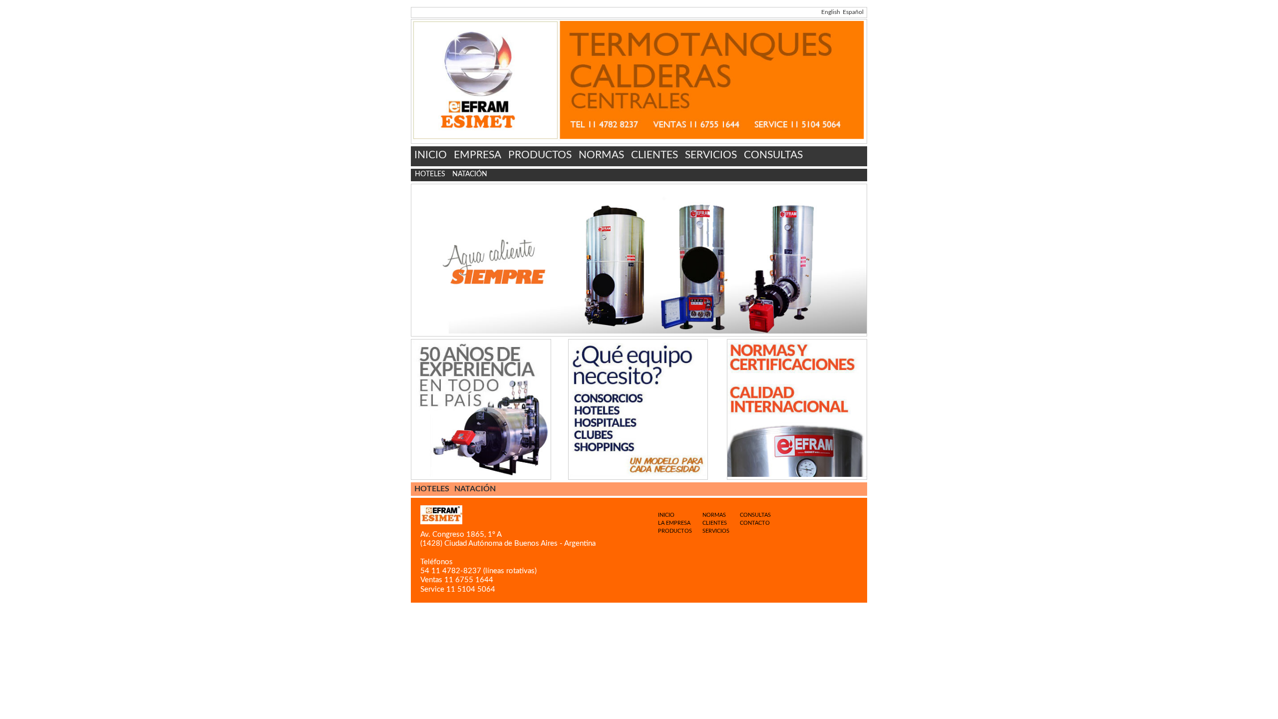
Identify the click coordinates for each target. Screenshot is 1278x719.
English (830, 12)
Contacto (755, 523)
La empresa (674, 523)
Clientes (714, 523)
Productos (675, 531)
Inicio (666, 515)
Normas (714, 515)
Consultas (755, 515)
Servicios (715, 531)
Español (853, 12)
